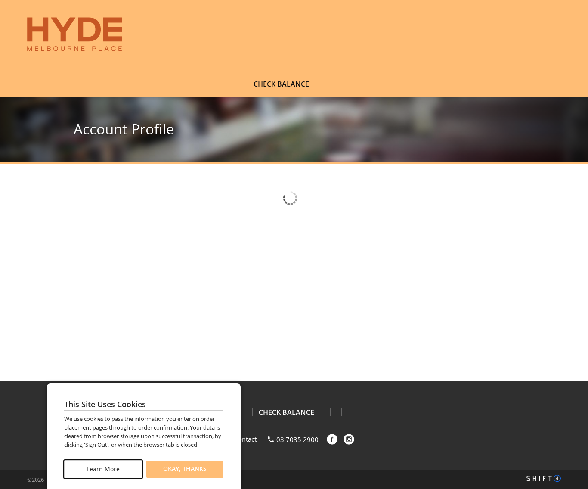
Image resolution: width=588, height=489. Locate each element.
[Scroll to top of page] (571, 360)
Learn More (103, 469)
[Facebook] (332, 439)
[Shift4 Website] (543, 478)
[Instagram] (349, 439)
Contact (245, 439)
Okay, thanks (185, 469)
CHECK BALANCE (281, 84)
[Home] (74, 34)
